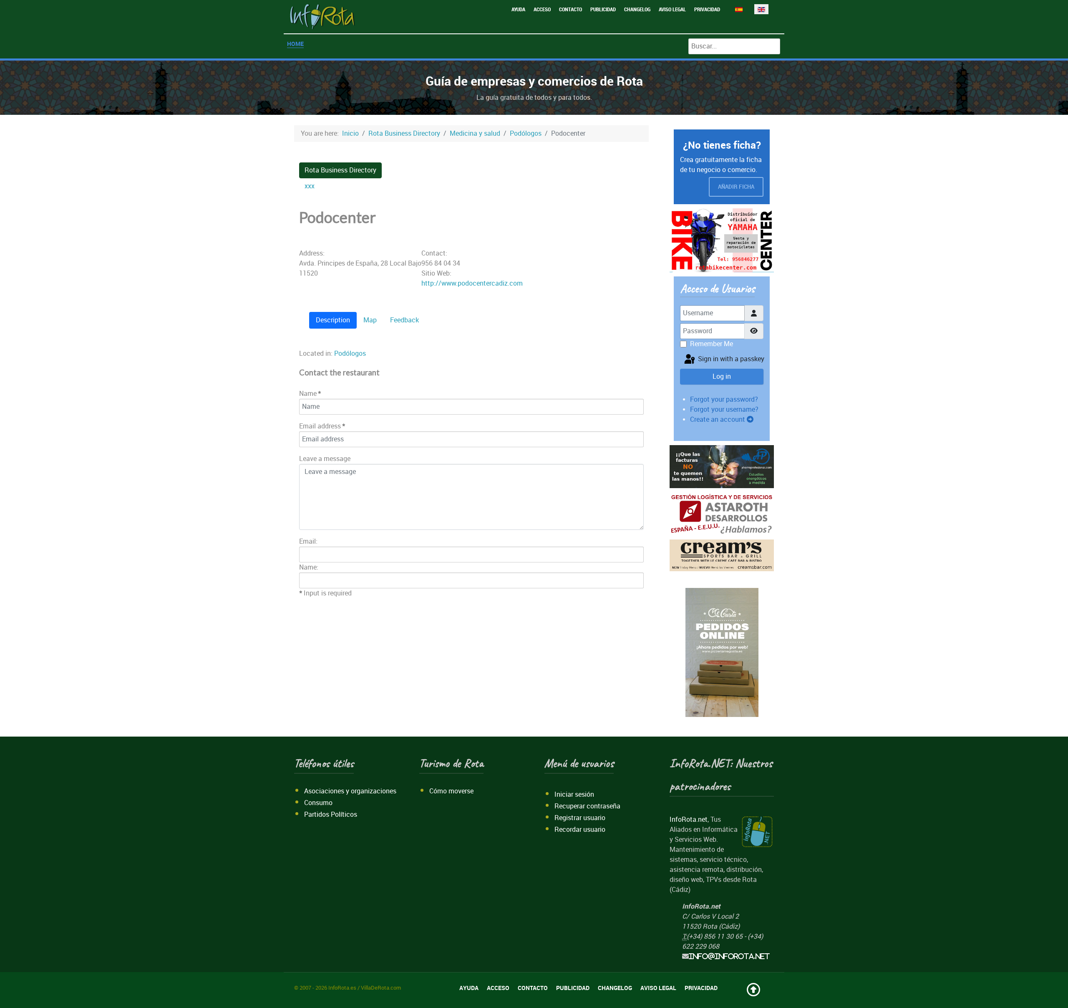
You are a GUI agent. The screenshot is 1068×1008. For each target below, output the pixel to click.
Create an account (718, 419)
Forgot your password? (724, 399)
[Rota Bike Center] (722, 240)
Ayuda (518, 9)
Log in (722, 376)
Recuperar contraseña (587, 806)
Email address (323, 426)
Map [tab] (370, 320)
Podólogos (350, 353)
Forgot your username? (724, 409)
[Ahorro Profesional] (722, 466)
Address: (312, 253)
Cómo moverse (451, 791)
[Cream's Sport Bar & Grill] (722, 555)
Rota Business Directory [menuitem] (340, 170)
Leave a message (324, 459)
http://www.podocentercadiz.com (472, 283)
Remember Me (711, 344)
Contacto (570, 9)
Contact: (434, 253)
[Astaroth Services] (722, 513)
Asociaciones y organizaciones (350, 791)
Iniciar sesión (574, 794)
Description (333, 320)
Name (310, 394)
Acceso (542, 9)
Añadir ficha (736, 187)
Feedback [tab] (404, 320)
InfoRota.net (689, 819)
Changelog (637, 9)
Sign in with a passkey (729, 359)
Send (630, 596)
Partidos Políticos (330, 814)
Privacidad (707, 9)
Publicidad (603, 9)
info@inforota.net (729, 956)
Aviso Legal (672, 9)
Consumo (318, 803)
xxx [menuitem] (310, 186)
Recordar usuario (579, 829)
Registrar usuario (579, 818)
